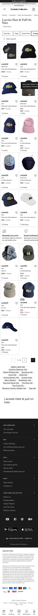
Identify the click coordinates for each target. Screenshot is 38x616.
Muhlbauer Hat (25, 380)
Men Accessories (25, 15)
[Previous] (13, 360)
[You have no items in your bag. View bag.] (33, 9)
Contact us (7, 486)
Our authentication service (13, 447)
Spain (17, 604)
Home (4, 15)
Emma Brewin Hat (11, 377)
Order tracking (9, 443)
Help (5, 479)
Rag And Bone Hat (11, 383)
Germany (30, 603)
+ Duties (8, 72)
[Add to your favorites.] (16, 64)
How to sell (7, 461)
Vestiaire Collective (12, 493)
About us (7, 497)
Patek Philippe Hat (11, 372)
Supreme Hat (27, 372)
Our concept (8, 429)
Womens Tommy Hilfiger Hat (14, 388)
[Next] (24, 360)
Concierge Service (10, 432)
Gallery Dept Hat (18, 367)
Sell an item (8, 468)
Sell (5, 457)
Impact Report (9, 503)
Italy (21, 604)
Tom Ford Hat (17, 385)
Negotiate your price (10, 235)
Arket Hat (23, 375)
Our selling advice (10, 464)
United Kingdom (13, 603)
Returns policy (9, 450)
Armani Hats (27, 377)
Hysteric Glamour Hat (18, 369)
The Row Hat (27, 383)
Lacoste (12, 15)
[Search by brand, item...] (4, 9)
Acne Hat (12, 375)
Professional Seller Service (14, 471)
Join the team (8, 507)
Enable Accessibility (19, 1)
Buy (5, 440)
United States (23, 603)
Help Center (8, 482)
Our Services (9, 425)
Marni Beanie (10, 380)
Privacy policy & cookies (18, 544)
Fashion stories (9, 510)
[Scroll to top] (33, 360)
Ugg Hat (32, 388)
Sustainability (8, 500)
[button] (33, 9)
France (5, 603)
